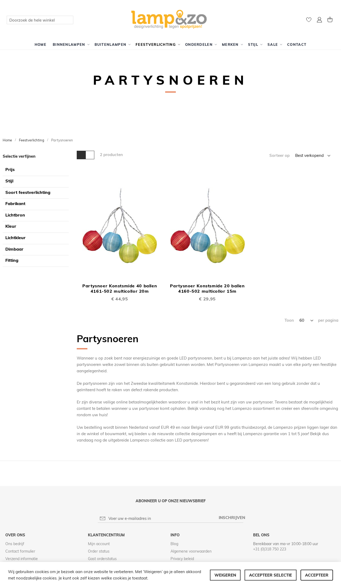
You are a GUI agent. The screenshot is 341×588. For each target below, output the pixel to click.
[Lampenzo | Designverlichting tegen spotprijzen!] (170, 19)
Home (8, 140)
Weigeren (225, 575)
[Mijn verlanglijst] (308, 20)
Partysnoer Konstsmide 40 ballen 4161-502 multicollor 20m (119, 288)
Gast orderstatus (102, 558)
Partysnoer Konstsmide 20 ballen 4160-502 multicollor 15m (207, 288)
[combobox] (40, 20)
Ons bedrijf (14, 543)
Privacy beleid (182, 558)
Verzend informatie (21, 558)
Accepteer (316, 575)
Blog (174, 543)
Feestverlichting (32, 140)
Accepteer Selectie (270, 575)
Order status (98, 551)
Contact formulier (20, 551)
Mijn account (99, 543)
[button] (319, 20)
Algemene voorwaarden (191, 551)
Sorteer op (279, 155)
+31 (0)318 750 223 (269, 549)
